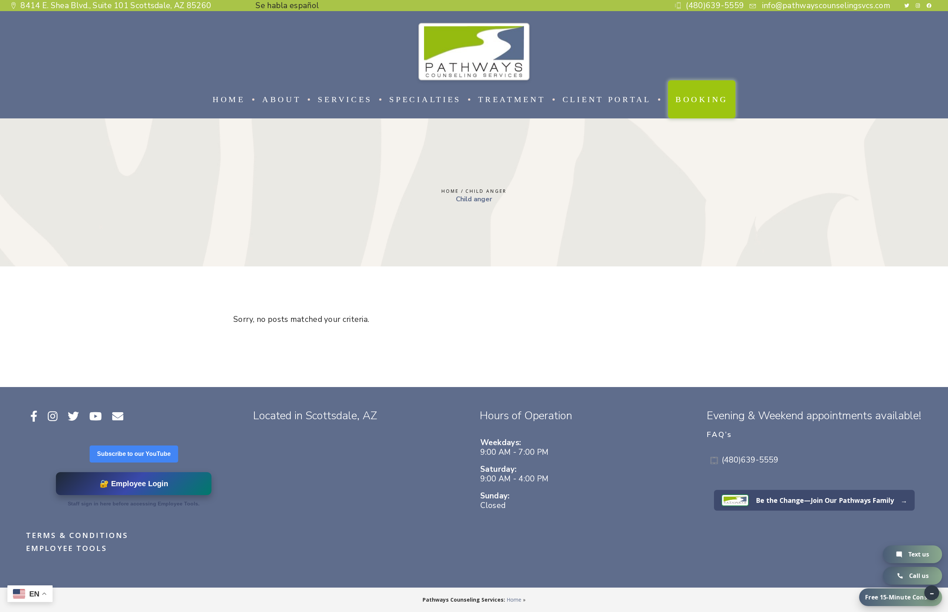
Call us (919, 576)
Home (514, 599)
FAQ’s (719, 435)
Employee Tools (66, 548)
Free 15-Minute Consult (900, 597)
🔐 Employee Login (134, 484)
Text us (918, 554)
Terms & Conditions (77, 535)
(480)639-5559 (750, 460)
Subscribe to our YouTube (134, 454)
